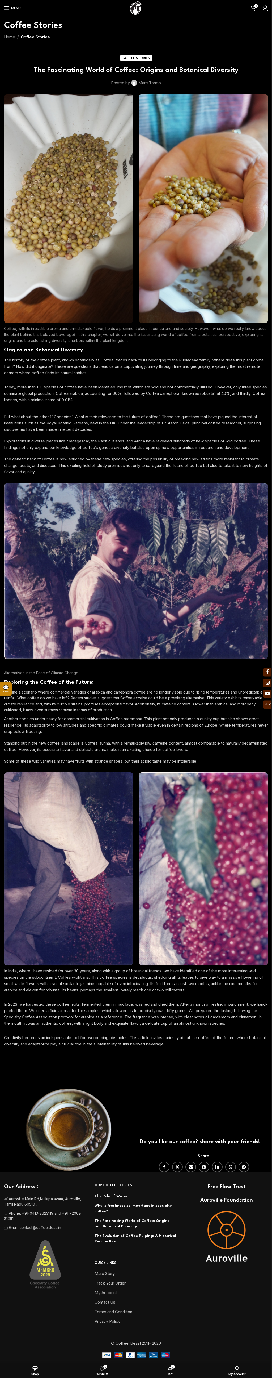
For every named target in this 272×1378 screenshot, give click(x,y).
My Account (106, 1292)
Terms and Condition (113, 1311)
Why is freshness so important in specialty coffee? (133, 1208)
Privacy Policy (107, 1321)
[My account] (265, 8)
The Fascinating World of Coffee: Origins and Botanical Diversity (132, 1223)
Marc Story (105, 1273)
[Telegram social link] (244, 1167)
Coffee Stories (35, 36)
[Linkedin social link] (217, 1167)
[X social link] (177, 1167)
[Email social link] (190, 1167)
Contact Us (105, 1302)
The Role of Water (111, 1196)
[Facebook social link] (164, 1167)
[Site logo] (136, 7)
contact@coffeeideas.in (40, 1227)
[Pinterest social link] (204, 1167)
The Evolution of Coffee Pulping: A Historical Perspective (135, 1238)
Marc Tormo (149, 82)
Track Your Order (110, 1283)
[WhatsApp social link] (230, 1167)
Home (9, 36)
